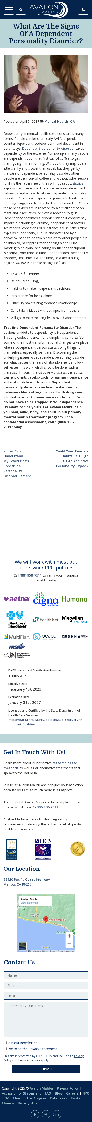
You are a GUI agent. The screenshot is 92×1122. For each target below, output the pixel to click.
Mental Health (56, 121)
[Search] (21, 10)
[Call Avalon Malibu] (83, 10)
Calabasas (58, 1098)
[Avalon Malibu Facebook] (35, 1114)
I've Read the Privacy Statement (32, 1048)
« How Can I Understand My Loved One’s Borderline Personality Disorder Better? (17, 463)
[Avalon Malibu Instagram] (46, 1114)
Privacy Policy (68, 1088)
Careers (72, 1093)
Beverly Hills (27, 1103)
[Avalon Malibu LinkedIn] (57, 1114)
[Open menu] (9, 10)
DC (7, 1098)
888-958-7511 (31, 575)
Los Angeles (36, 1098)
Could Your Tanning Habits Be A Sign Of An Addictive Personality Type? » (72, 458)
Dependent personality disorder (48, 148)
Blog (58, 1093)
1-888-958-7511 (45, 807)
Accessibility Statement (21, 1093)
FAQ (48, 1093)
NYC (85, 1093)
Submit (46, 1069)
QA (72, 121)
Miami (18, 1098)
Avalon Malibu (41, 1088)
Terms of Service (29, 1060)
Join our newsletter (22, 1043)
